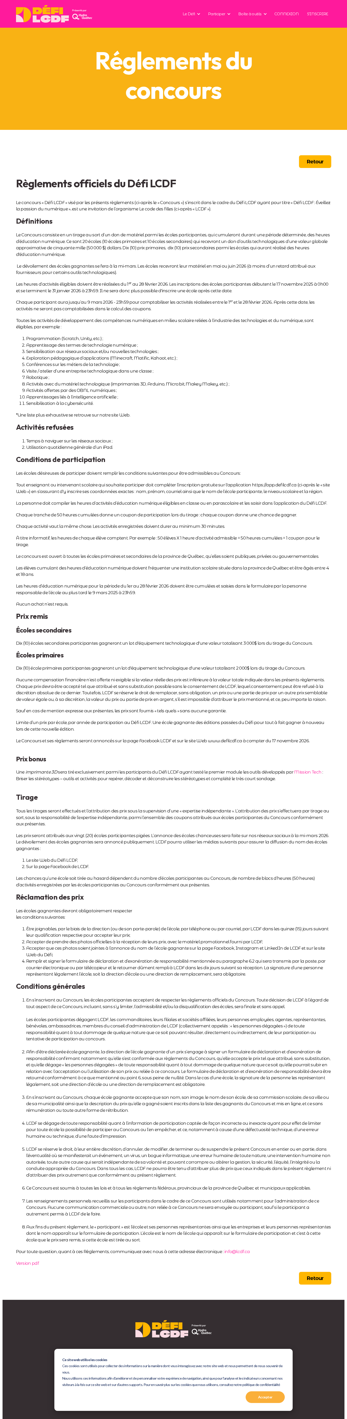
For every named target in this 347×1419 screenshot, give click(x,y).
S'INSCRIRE (317, 13)
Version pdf (27, 1263)
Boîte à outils (249, 13)
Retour (315, 162)
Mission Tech (307, 772)
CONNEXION (286, 13)
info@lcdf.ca (237, 1251)
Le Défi (189, 13)
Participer (216, 13)
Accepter (265, 1397)
